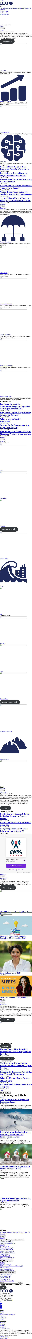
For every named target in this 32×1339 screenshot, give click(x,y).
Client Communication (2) (7, 1243)
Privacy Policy (4, 1336)
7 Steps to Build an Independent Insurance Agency (14, 1100)
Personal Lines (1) (5, 1277)
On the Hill (3, 70)
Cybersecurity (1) (5, 1254)
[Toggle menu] (7, 1092)
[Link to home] (16, 19)
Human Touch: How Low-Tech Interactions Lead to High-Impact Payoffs (15, 1051)
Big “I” (2, 1313)
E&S (1, 671)
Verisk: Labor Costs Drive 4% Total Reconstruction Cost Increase (16, 193)
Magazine (3, 1000)
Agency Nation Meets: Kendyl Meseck (14, 997)
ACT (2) (2, 1263)
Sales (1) (2, 1245)
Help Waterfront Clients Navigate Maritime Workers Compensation (15, 432)
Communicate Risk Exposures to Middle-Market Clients (15, 1167)
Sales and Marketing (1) (6, 1241)
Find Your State (4, 13)
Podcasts (2, 788)
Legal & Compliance (6, 304)
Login (1, 0)
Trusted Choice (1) (5, 1264)
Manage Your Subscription (7, 1314)
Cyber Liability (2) (5, 1276)
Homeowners (4, 558)
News (1, 26)
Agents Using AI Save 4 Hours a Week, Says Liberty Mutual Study (15, 199)
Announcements (4, 132)
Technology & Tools (6, 396)
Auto (1, 470)
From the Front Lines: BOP (10, 973)
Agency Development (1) (7, 1270)
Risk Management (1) (6, 1259)
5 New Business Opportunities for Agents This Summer (15, 1199)
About (2, 1311)
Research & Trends (5, 101)
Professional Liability (6, 731)
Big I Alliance (24, 1232)
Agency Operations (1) (6, 1248)
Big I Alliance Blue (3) (6, 1269)
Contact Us (3, 1317)
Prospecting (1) (4, 1246)
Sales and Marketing (12, 1232)
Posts (3, 1232)
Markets (2, 437)
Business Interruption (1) (7, 1281)
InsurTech (3, 161)
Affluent (2, 526)
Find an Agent (4, 11)
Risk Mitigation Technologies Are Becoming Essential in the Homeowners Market (15, 1134)
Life (1, 614)
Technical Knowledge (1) (7, 1257)
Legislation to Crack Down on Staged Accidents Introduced (13, 174)
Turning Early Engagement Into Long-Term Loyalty (14, 426)
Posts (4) (2, 1238)
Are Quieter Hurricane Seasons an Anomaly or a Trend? (16, 186)
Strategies (2, 204)
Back (3, 28)
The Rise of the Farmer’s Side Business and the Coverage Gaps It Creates (16, 1065)
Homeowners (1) (5, 1279)
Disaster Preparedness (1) (7, 1251)
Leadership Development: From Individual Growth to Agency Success (14, 816)
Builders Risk (4, 699)
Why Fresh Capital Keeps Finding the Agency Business (15, 413)
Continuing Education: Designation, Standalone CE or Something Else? (13, 937)
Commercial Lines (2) (6, 1274)
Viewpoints (3, 874)
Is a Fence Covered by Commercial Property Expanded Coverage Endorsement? (15, 406)
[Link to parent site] (6, 4)
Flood (1, 586)
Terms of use (3, 1338)
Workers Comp (4, 759)
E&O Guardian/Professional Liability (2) (11, 1266)
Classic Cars (3, 498)
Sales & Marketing (5, 334)
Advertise (2, 1316)
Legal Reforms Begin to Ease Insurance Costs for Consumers (14, 168)
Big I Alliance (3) (5, 1267)
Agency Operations (5, 242)
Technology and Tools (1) (7, 1252)
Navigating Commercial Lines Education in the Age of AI (13, 830)
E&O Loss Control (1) (6, 1249)
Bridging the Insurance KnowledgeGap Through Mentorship (16, 1073)
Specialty (2, 643)
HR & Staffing (4, 273)
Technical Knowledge (6, 365)
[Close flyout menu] (1, 6)
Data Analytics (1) (5, 1256)
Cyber (1, 787)
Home (1, 1097)
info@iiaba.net (8, 1300)
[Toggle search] (2, 1092)
